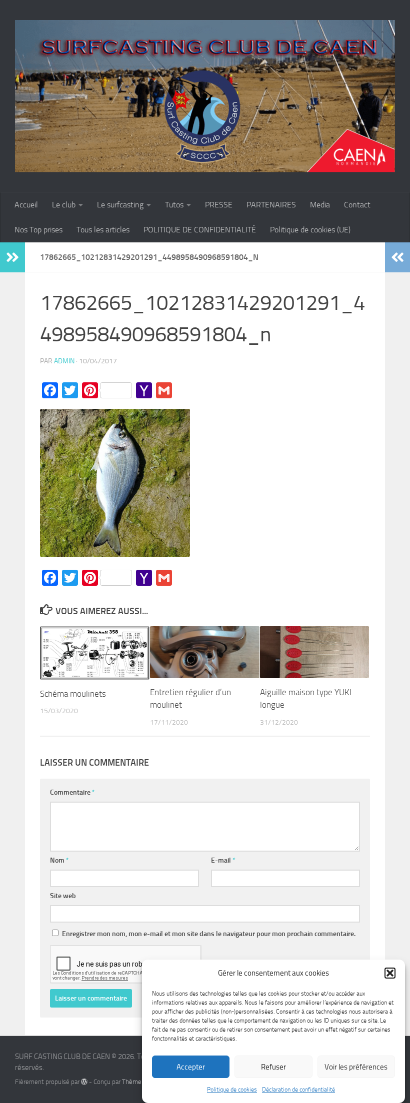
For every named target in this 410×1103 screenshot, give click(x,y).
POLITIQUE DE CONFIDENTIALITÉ (200, 229)
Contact (357, 204)
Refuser (273, 1067)
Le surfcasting (120, 204)
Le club (64, 204)
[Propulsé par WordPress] (84, 1082)
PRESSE (218, 204)
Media (320, 204)
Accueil (26, 204)
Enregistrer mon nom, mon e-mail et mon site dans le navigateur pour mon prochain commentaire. (209, 934)
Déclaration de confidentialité (298, 1089)
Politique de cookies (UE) (310, 229)
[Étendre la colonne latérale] (12, 257)
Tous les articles (103, 229)
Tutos (174, 204)
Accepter (190, 1067)
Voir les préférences (356, 1067)
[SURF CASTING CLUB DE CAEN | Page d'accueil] (205, 96)
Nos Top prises (38, 229)
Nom (59, 860)
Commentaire (72, 792)
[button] (390, 973)
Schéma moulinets (73, 694)
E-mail (223, 860)
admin (64, 361)
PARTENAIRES (271, 204)
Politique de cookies (232, 1089)
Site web (63, 896)
